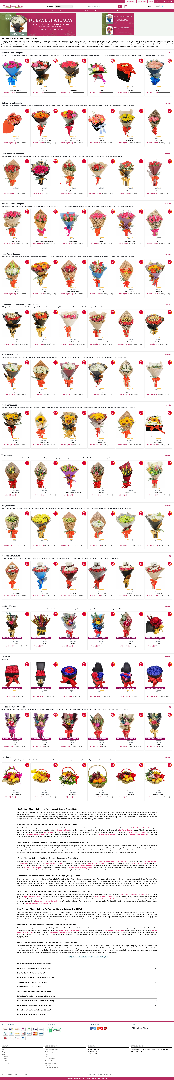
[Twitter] (94, 1028)
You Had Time (15, 492)
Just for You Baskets (15, 794)
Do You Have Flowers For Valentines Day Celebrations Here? (36, 996)
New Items (151, 1)
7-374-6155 (94, 1053)
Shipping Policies (50, 1058)
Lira (16, 442)
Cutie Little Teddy (101, 593)
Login (158, 1)
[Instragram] (98, 1028)
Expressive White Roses (44, 392)
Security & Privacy (50, 1061)
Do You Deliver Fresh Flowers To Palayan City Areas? (34, 1010)
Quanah (44, 191)
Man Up (44, 291)
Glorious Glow (158, 392)
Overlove (158, 191)
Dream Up (72, 543)
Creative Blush (15, 291)
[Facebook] (91, 1028)
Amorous (44, 342)
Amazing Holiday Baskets (101, 794)
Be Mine (158, 90)
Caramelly (129, 342)
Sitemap (4, 1058)
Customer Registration (51, 1049)
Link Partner (5, 1063)
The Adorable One (158, 593)
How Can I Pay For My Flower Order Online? (31, 973)
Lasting (44, 694)
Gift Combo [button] (71, 11)
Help (171, 1)
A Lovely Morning (73, 90)
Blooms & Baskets (73, 794)
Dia (101, 643)
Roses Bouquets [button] (53, 11)
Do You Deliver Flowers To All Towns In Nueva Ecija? (34, 964)
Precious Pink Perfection (130, 241)
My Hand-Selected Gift (73, 342)
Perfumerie (16, 694)
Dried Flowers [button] (107, 11)
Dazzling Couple (130, 140)
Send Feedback (94, 1049)
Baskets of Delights (158, 794)
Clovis (72, 744)
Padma (16, 643)
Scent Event (158, 694)
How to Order (49, 1054)
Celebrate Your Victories (130, 492)
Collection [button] (134, 11)
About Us (4, 1049)
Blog (3, 1052)
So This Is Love (158, 140)
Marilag (101, 744)
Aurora (101, 90)
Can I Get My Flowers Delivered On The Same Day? (33, 968)
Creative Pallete (73, 241)
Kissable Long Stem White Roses (15, 392)
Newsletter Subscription (9, 1061)
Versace (101, 694)
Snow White (130, 90)
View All (168, 53)
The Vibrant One (158, 543)
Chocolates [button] (63, 11)
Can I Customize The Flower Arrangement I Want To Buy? (35, 978)
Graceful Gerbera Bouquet (44, 140)
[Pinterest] (101, 1028)
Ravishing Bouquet (16, 342)
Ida (73, 442)
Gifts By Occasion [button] (96, 11)
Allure (129, 694)
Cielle (44, 492)
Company (5, 1046)
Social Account (95, 1024)
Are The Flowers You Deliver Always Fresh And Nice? (34, 991)
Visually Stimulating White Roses (101, 392)
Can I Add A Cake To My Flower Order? (29, 987)
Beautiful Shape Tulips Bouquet (73, 492)
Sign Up (165, 1)
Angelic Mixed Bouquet (73, 291)
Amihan (16, 744)
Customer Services (137, 1046)
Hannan (101, 191)
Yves (73, 694)
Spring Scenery (158, 492)
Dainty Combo (158, 342)
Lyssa (44, 643)
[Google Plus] (105, 1028)
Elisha (158, 643)
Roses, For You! (16, 241)
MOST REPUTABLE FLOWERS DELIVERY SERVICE (15, 1075)
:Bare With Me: (73, 593)
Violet (129, 744)
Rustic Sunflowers (44, 442)
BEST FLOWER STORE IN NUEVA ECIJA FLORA (100, 1075)
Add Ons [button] (87, 11)
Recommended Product (51, 1068)
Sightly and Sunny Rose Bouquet (44, 241)
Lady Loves (101, 492)
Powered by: (136, 1024)
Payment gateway (8, 1024)
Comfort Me (130, 593)
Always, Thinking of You (130, 392)
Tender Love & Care (16, 593)
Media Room (5, 1056)
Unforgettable (44, 543)
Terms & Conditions (50, 1063)
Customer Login (49, 1052)
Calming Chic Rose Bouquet (73, 191)
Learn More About (51, 1046)
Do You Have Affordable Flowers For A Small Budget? (34, 1005)
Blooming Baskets (44, 794)
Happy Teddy (44, 593)
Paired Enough (158, 291)
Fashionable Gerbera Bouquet (72, 140)
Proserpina (73, 643)
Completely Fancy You (15, 90)
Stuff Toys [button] (79, 11)
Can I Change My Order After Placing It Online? (32, 1015)
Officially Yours (130, 191)
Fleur (130, 442)
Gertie (158, 744)
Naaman (16, 191)
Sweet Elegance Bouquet (101, 342)
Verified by (51, 1024)
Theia (129, 643)
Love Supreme (15, 140)
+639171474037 (96, 1051)
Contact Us (92, 1046)
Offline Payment (49, 1056)
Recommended (130, 1)
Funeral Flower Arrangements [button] (121, 11)
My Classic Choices (73, 392)
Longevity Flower (101, 442)
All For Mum (16, 543)
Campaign (48, 1065)
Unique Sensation (158, 442)
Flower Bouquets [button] (41, 11)
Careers (4, 1054)
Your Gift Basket (130, 794)
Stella (44, 744)
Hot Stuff (101, 140)
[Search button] (120, 6)
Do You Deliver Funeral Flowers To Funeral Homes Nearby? (36, 1001)
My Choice (101, 291)
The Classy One (44, 90)
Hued (101, 543)
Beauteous (101, 241)
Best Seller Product (142, 1)
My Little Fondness (130, 291)
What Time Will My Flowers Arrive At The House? (32, 982)
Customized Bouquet (153, 6)
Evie (158, 241)
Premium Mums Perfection (130, 543)
